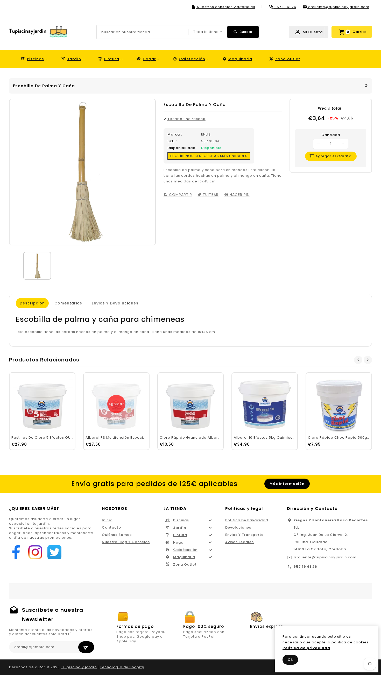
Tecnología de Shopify (122, 667)
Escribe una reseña (186, 119)
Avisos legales (239, 541)
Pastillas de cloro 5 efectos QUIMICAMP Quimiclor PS (61, 437)
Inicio (107, 520)
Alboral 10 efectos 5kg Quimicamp (266, 437)
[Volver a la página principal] (366, 85)
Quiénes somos (117, 534)
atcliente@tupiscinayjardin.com (325, 557)
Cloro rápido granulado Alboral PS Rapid (199, 437)
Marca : (174, 134)
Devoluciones (238, 527)
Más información (287, 483)
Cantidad (330, 135)
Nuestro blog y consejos (126, 541)
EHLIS (206, 134)
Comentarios (68, 303)
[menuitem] (33, 59)
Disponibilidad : (182, 148)
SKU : (172, 141)
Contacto (111, 527)
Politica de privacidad (246, 520)
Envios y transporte (244, 534)
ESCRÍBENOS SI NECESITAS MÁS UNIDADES (209, 155)
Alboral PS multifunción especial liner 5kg (125, 437)
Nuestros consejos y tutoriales (225, 6)
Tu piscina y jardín (79, 667)
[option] (37, 266)
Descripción (32, 303)
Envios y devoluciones (115, 303)
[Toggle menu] (210, 520)
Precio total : (331, 108)
